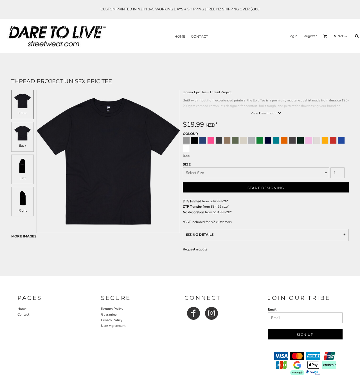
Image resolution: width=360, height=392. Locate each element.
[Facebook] (193, 313)
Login (293, 36)
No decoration (193, 212)
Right (23, 210)
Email (272, 309)
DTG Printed (192, 201)
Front (23, 113)
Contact (23, 314)
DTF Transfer (192, 206)
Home (21, 309)
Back (22, 145)
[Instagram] (211, 313)
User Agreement (113, 325)
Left (23, 178)
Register (310, 36)
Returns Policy (112, 309)
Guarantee (108, 314)
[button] (325, 36)
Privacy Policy (111, 320)
